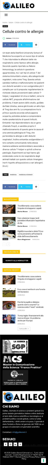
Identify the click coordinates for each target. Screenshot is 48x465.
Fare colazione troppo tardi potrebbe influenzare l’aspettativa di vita (31, 220)
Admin (8, 38)
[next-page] (8, 244)
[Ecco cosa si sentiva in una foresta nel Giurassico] (9, 292)
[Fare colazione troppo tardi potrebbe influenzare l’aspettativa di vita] (9, 221)
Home (5, 22)
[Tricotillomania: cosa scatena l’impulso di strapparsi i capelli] (9, 209)
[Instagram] (10, 444)
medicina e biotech (26, 175)
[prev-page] (4, 244)
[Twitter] (20, 444)
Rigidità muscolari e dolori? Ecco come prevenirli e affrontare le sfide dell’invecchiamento (30, 233)
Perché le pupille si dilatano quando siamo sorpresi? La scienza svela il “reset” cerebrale (31, 304)
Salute (11, 22)
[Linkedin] (15, 444)
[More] (36, 44)
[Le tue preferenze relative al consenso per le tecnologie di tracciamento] (43, 460)
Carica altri (23, 329)
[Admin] (4, 38)
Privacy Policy (34, 457)
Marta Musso (23, 211)
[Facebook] (5, 444)
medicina (13, 175)
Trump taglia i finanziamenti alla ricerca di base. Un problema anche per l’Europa (30, 318)
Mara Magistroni (24, 239)
